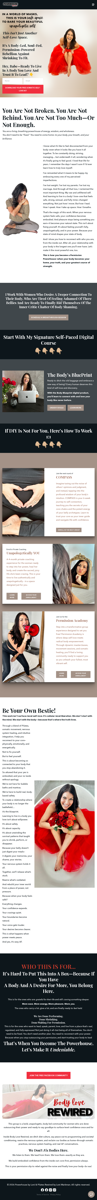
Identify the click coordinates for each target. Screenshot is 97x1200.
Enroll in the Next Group (69, 530)
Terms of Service (43, 1194)
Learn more (75, 408)
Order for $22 (57, 408)
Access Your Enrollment (31, 596)
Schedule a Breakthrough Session (48, 317)
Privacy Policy (55, 1194)
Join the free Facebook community (48, 1075)
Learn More (12, 596)
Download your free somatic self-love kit (22, 89)
